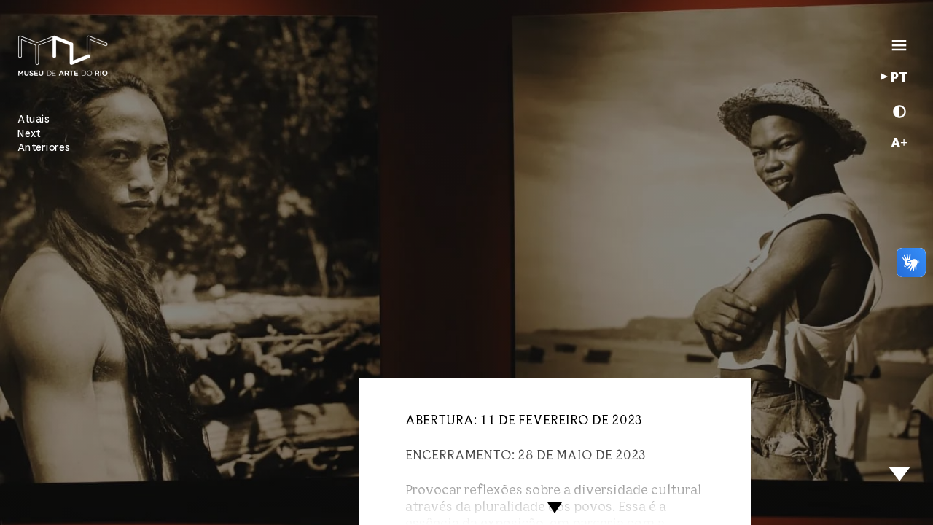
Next (28, 133)
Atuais (33, 119)
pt (899, 78)
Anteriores (44, 147)
